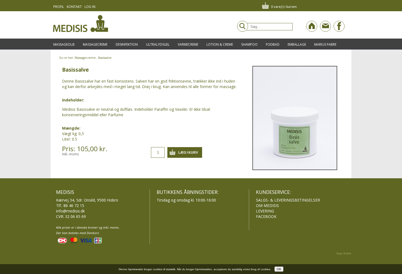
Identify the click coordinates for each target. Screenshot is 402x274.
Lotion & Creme (219, 44)
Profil (58, 6)
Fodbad (272, 44)
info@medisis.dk (70, 211)
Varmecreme (188, 44)
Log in (90, 6)
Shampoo (249, 44)
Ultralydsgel (158, 44)
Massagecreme (95, 44)
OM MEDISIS (267, 205)
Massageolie (64, 44)
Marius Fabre (325, 44)
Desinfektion (127, 44)
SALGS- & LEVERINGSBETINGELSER (288, 200)
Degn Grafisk (343, 253)
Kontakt (74, 6)
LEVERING (265, 211)
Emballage (297, 44)
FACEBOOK (266, 216)
